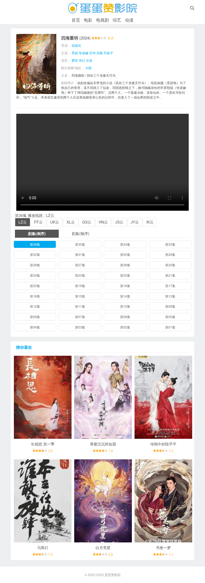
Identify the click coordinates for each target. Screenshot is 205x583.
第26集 (125, 265)
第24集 (35, 275)
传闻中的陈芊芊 (163, 444)
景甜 (75, 52)
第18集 (125, 285)
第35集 (80, 244)
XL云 (70, 222)
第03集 (80, 327)
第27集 (80, 265)
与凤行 (42, 547)
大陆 (88, 67)
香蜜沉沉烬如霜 (103, 444)
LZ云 (22, 222)
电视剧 (102, 20)
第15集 (80, 296)
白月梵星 (103, 547)
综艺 (117, 20)
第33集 (170, 244)
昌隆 (99, 52)
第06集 (125, 316)
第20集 (35, 285)
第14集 (125, 296)
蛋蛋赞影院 (113, 574)
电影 (88, 20)
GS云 (86, 222)
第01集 (170, 327)
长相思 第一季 (42, 444)
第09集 (170, 306)
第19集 (80, 285)
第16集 (35, 296)
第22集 (125, 275)
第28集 (35, 265)
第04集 (35, 327)
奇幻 (82, 60)
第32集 (35, 254)
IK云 (149, 222)
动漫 (129, 20)
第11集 (80, 306)
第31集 (80, 254)
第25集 (170, 265)
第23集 (80, 275)
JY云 (135, 222)
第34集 (125, 244)
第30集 (125, 254)
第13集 (170, 296)
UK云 (54, 222)
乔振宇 (108, 52)
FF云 (38, 222)
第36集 (35, 244)
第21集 (170, 275)
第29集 (170, 254)
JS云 (119, 222)
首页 (76, 20)
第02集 (125, 327)
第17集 (170, 285)
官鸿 (92, 52)
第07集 (80, 316)
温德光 (76, 45)
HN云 (103, 222)
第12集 (35, 306)
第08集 (35, 316)
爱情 (75, 60)
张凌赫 (83, 52)
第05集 (170, 316)
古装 (89, 60)
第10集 (125, 306)
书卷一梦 (163, 547)
